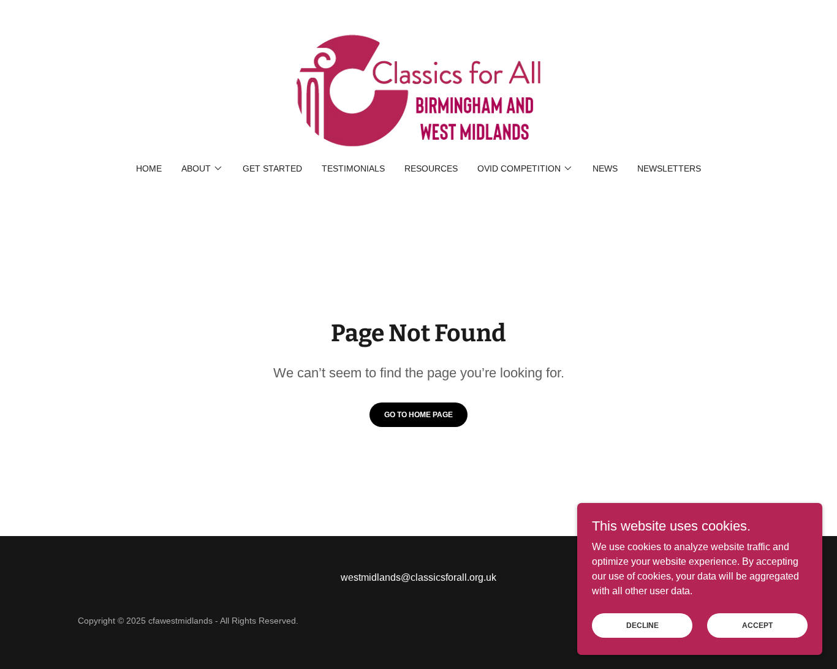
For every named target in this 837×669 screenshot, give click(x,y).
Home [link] (149, 168)
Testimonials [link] (353, 168)
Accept (757, 625)
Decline (642, 625)
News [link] (605, 168)
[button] (202, 168)
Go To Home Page (418, 414)
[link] (418, 90)
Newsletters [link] (669, 168)
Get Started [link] (272, 168)
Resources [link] (431, 168)
